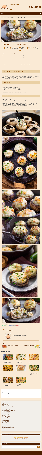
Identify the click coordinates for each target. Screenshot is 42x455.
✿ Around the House (6, 422)
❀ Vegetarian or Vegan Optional (8, 427)
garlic (26, 328)
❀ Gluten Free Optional (6, 426)
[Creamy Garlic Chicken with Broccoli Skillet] (34, 368)
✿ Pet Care (4, 423)
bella (15, 328)
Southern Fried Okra (8, 372)
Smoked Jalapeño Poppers (13, 345)
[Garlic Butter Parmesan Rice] (21, 357)
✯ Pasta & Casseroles (6, 416)
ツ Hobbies (4, 430)
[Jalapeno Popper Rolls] (21, 368)
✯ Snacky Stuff (5, 419)
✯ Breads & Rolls (5, 404)
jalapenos (29, 328)
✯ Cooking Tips (5, 408)
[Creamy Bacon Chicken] (34, 357)
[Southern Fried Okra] (8, 368)
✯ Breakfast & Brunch (6, 405)
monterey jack (34, 328)
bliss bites (14, 4)
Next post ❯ (37, 343)
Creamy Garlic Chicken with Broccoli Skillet (34, 373)
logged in (9, 396)
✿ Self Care (4, 425)
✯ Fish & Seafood (5, 412)
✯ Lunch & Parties (5, 415)
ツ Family (4, 428)
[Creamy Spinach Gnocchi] (21, 380)
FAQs (30, 1)
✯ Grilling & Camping (6, 414)
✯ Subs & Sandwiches (6, 420)
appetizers (8, 328)
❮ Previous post (5, 343)
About (27, 1)
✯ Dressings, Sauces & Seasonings (8, 410)
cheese (17, 328)
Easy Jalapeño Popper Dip (29, 345)
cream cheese (22, 328)
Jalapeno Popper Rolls (21, 372)
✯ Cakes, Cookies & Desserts (7, 406)
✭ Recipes (7, 17)
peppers (11, 330)
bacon (12, 328)
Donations (34, 1)
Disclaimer (38, 1)
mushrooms (6, 330)
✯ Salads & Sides (5, 417)
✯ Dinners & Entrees (6, 409)
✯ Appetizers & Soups (17, 53)
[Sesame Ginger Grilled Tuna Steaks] (8, 357)
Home (3, 17)
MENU (2, 13)
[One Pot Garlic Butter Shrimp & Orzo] (8, 380)
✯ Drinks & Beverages (6, 411)
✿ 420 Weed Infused (6, 421)
